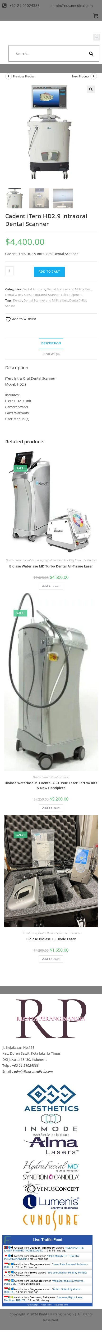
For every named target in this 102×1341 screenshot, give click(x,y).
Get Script (33, 1304)
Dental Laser (13, 560)
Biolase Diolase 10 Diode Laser (51, 939)
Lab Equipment (72, 294)
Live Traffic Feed (47, 1240)
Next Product (80, 76)
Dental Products (34, 289)
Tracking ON (61, 1304)
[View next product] (93, 76)
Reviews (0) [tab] (51, 354)
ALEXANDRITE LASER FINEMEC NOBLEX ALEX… (43, 1249)
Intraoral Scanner (47, 294)
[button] (91, 89)
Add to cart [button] (51, 586)
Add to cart (49, 272)
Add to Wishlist (23, 319)
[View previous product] (8, 76)
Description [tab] (51, 343)
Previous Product (24, 76)
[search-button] (91, 53)
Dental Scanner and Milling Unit (69, 289)
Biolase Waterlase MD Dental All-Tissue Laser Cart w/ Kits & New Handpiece (51, 785)
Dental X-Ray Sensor (19, 294)
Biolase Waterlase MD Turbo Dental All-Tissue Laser (51, 566)
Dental (17, 300)
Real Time (46, 1304)
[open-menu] (96, 37)
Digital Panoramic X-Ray (59, 560)
